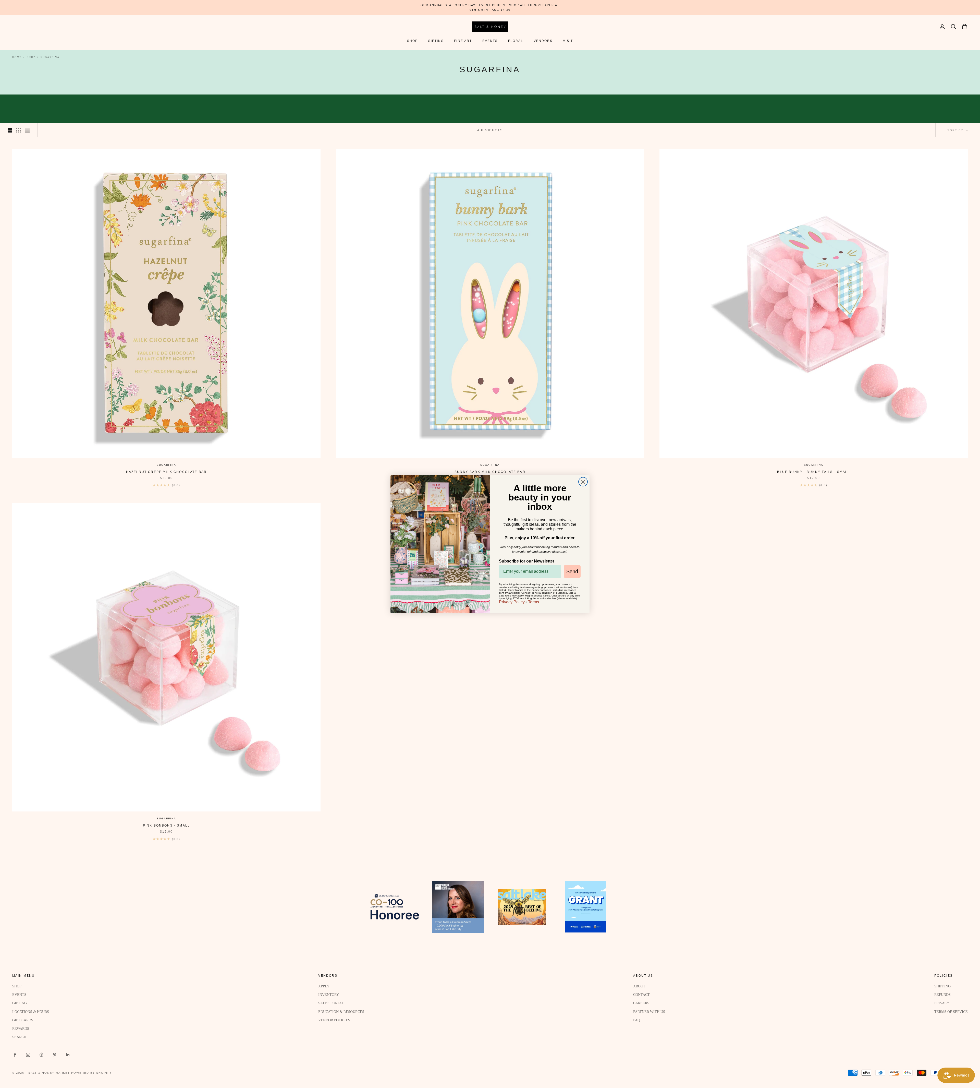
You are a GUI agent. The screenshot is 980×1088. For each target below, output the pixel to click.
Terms (533, 602)
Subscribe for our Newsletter (526, 561)
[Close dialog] (583, 481)
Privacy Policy (512, 602)
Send (572, 571)
